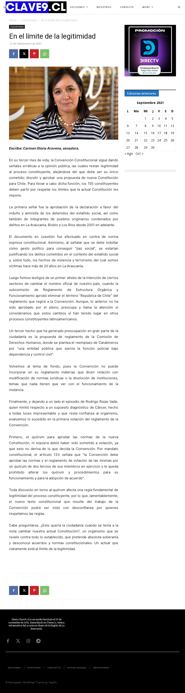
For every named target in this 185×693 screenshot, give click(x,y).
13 (128, 133)
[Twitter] (18, 641)
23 (153, 140)
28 (136, 147)
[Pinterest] (34, 53)
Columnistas (29, 20)
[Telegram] (38, 641)
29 (145, 147)
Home (13, 20)
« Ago (129, 153)
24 (159, 140)
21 (136, 140)
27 (128, 147)
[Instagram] (28, 641)
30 (153, 147)
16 (153, 133)
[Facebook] (13, 53)
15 (145, 133)
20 (128, 140)
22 (145, 140)
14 (136, 133)
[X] (23, 53)
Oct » (139, 153)
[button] (179, 7)
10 (159, 126)
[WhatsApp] (44, 53)
